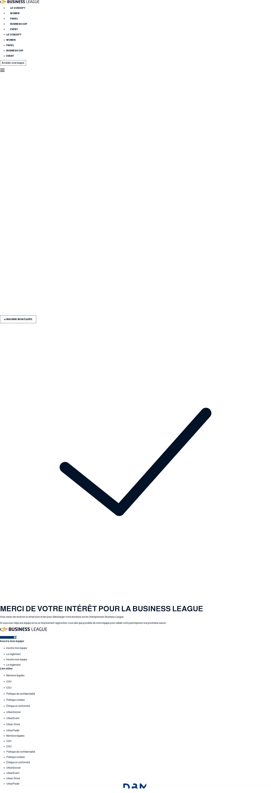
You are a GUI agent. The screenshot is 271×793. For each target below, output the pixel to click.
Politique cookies (15, 700)
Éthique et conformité (18, 706)
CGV (8, 681)
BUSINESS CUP (18, 24)
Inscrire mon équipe (16, 648)
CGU (9, 687)
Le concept (17, 8)
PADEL (14, 18)
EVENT (14, 29)
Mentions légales (15, 675)
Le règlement (13, 654)
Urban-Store (13, 724)
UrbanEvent (12, 718)
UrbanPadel (12, 730)
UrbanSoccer (13, 712)
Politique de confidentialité (20, 693)
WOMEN (14, 13)
